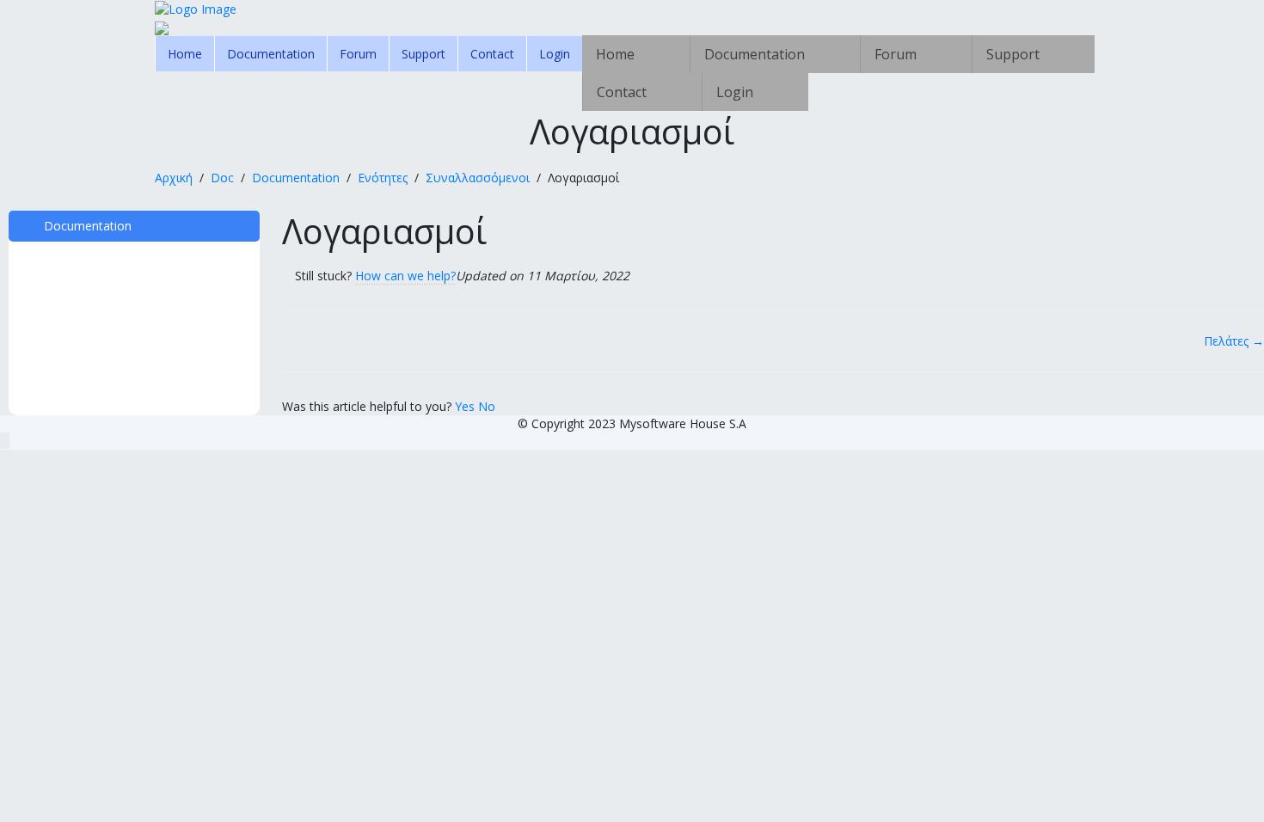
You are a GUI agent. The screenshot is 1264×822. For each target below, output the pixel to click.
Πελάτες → (1234, 341)
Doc (222, 177)
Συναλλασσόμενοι (478, 177)
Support (423, 54)
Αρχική (174, 177)
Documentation (271, 54)
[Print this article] (1259, 219)
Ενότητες (383, 177)
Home (185, 54)
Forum (358, 54)
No (486, 406)
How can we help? (405, 275)
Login (554, 54)
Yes (466, 406)
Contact (492, 54)
